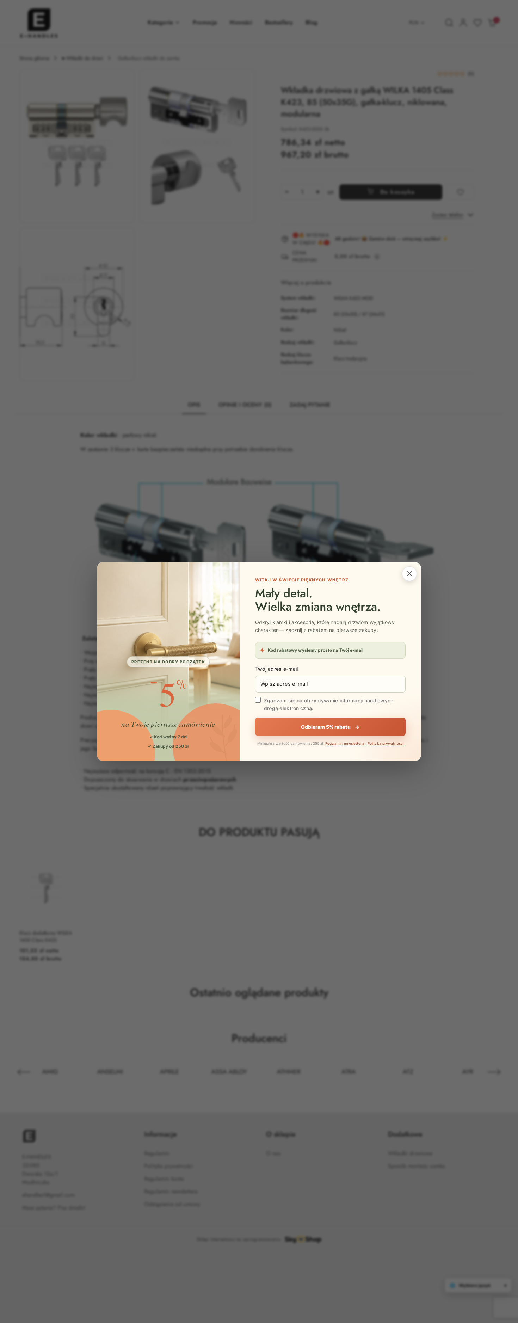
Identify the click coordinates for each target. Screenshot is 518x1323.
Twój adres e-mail (276, 669)
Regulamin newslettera (344, 743)
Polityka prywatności (385, 743)
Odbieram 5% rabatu (330, 727)
